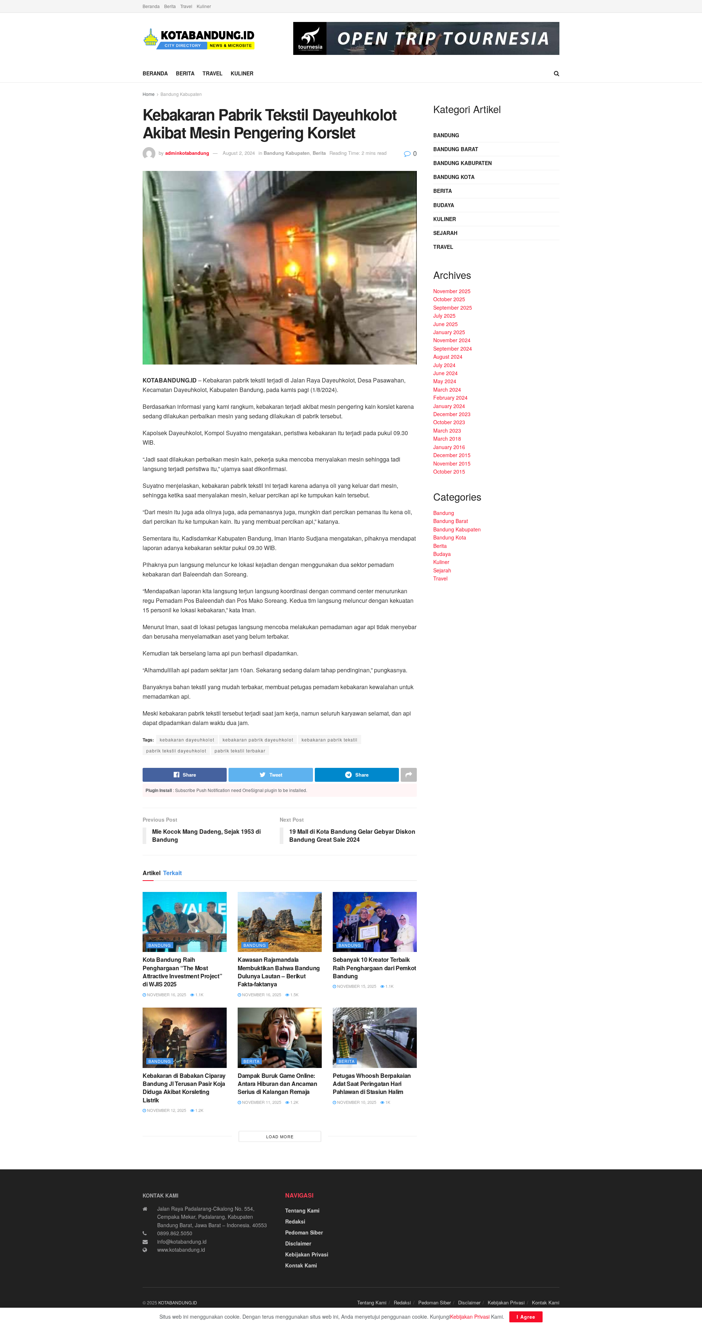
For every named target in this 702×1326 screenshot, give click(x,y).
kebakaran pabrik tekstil (330, 739)
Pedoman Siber (304, 1232)
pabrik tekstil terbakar (240, 750)
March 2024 (447, 389)
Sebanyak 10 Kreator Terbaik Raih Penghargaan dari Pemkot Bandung (374, 967)
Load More (280, 1136)
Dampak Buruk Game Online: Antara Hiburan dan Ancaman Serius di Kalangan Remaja (277, 1083)
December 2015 (452, 455)
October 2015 (449, 471)
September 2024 (452, 348)
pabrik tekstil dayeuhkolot (176, 750)
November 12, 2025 (166, 1110)
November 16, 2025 (166, 994)
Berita (170, 6)
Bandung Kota (454, 176)
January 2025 (449, 332)
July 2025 (444, 315)
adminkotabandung (187, 152)
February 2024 (450, 397)
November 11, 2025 (261, 1102)
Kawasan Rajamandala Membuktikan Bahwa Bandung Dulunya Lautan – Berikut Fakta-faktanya (279, 971)
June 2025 (445, 324)
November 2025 (452, 291)
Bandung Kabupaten (181, 94)
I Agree (526, 1316)
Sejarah (445, 232)
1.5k (293, 994)
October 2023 (449, 422)
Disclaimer (298, 1243)
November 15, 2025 (356, 986)
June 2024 (445, 373)
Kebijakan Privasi (306, 1254)
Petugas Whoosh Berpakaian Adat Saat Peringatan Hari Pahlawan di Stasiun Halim (372, 1083)
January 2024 (449, 406)
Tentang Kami (302, 1210)
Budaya (443, 205)
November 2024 (452, 340)
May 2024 (444, 381)
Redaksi (295, 1221)
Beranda (151, 6)
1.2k (198, 1110)
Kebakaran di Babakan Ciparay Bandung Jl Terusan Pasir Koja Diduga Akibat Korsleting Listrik (184, 1087)
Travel (186, 6)
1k (387, 1102)
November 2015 (452, 463)
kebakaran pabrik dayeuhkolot (258, 739)
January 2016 (449, 447)
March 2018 (447, 438)
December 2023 (452, 414)
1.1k (198, 994)
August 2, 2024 (239, 152)
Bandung (159, 945)
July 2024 (444, 365)
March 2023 (447, 430)
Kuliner (204, 6)
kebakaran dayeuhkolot (187, 739)
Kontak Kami (301, 1265)
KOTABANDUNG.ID (177, 1302)
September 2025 (452, 307)
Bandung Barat (455, 149)
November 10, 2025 (356, 1102)
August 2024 (448, 356)
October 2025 (449, 299)
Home (149, 94)
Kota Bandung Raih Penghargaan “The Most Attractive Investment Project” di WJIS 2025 (182, 971)
